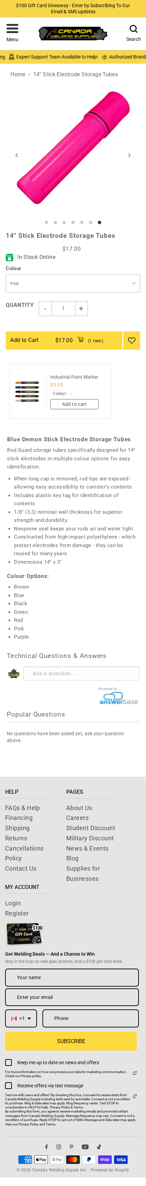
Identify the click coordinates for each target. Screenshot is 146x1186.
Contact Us (21, 868)
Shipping (17, 827)
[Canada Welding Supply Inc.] (73, 33)
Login (13, 903)
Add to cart (74, 404)
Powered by (107, 689)
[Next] (129, 155)
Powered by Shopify (110, 1170)
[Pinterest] (71, 1147)
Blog (72, 858)
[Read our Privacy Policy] (135, 1073)
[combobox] (21, 1018)
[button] (12, 33)
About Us (79, 807)
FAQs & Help (22, 807)
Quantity (20, 305)
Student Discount (90, 827)
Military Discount (90, 838)
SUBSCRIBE (71, 1041)
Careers (77, 817)
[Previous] (16, 155)
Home (18, 74)
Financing (19, 817)
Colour (13, 268)
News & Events (87, 848)
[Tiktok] (99, 1147)
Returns (16, 838)
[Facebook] (46, 1147)
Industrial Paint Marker (74, 377)
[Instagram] (58, 1147)
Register (17, 913)
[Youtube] (85, 1147)
